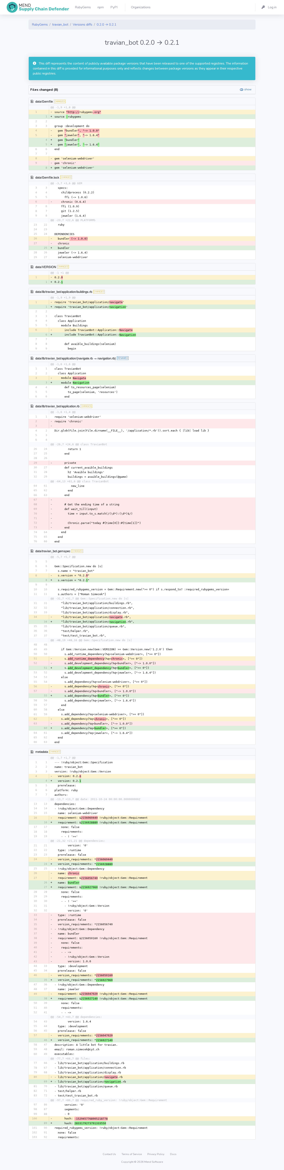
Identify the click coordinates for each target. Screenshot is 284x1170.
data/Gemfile (44, 101)
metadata (41, 751)
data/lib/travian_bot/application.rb (57, 406)
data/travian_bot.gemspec (52, 551)
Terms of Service (132, 1154)
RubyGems (40, 24)
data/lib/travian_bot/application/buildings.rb (63, 291)
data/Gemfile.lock (47, 177)
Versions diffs (82, 24)
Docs (173, 1154)
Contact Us (110, 1154)
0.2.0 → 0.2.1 (106, 24)
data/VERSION (45, 267)
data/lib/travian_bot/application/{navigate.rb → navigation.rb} (75, 358)
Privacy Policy (156, 1154)
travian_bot (60, 24)
